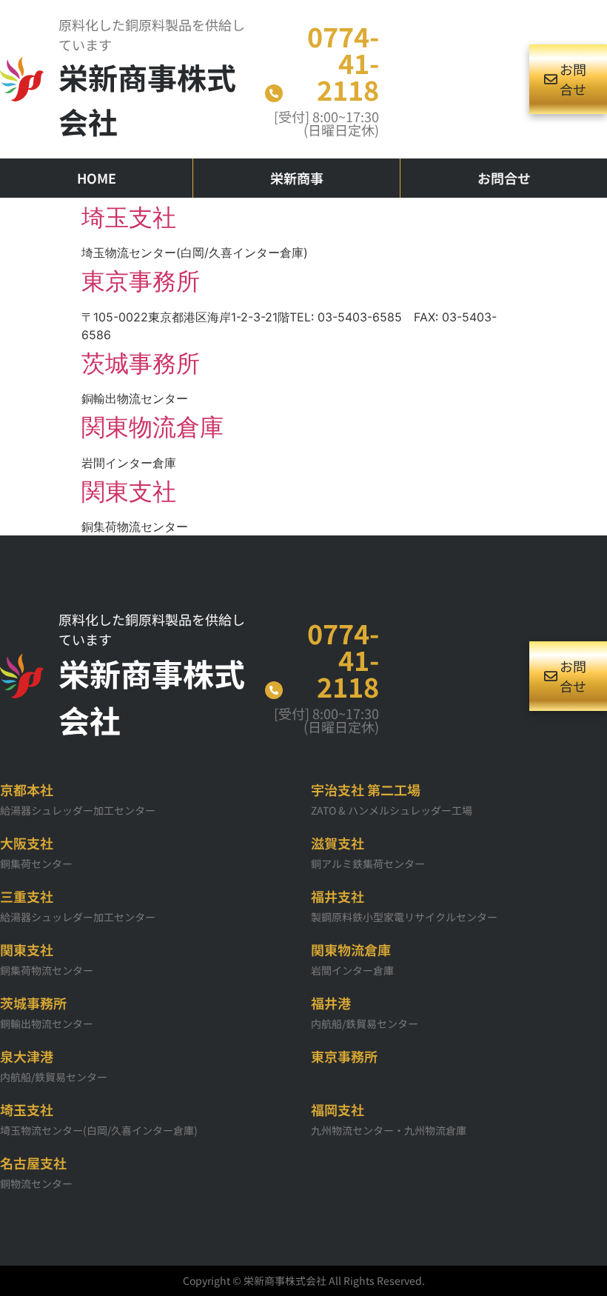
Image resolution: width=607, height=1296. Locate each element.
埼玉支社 (128, 217)
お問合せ (504, 177)
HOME (96, 177)
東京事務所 (140, 281)
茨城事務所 (140, 363)
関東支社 (128, 491)
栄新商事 (296, 177)
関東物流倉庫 (152, 426)
